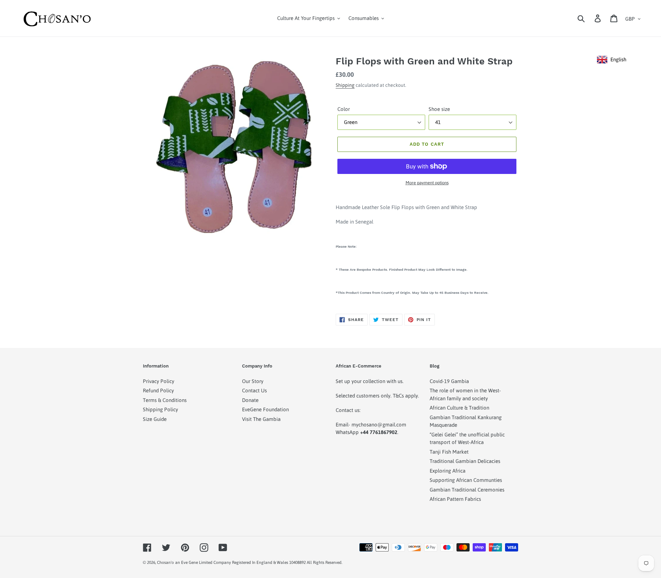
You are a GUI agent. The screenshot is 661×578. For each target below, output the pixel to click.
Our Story (252, 381)
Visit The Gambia (261, 419)
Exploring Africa (447, 471)
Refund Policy (158, 390)
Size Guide (155, 419)
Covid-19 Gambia (449, 381)
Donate (250, 400)
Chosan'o (165, 562)
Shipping (345, 85)
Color (343, 109)
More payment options (427, 182)
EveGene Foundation (265, 409)
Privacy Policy (158, 381)
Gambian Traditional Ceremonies (467, 490)
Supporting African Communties (466, 480)
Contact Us (254, 390)
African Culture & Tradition (459, 408)
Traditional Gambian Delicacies (465, 461)
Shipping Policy (160, 409)
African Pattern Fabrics (455, 499)
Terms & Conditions (165, 400)
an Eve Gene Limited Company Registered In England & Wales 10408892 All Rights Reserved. (258, 562)
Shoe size (439, 109)
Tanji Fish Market (449, 452)
